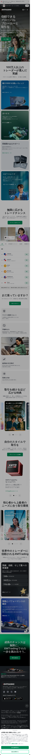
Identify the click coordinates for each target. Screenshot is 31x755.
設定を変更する (15, 751)
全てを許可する (15, 747)
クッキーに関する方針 (12, 743)
